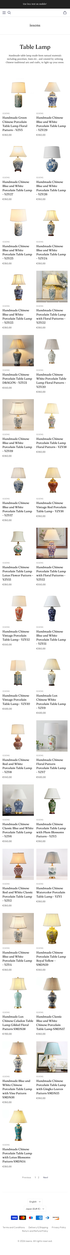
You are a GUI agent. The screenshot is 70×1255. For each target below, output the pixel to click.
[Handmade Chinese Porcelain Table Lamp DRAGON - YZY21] (18, 350)
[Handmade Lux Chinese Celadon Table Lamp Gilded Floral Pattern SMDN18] (18, 992)
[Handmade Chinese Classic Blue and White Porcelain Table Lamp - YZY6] (18, 800)
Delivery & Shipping (38, 1227)
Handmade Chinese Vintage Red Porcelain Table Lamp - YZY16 (51, 507)
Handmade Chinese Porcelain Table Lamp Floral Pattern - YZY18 (51, 443)
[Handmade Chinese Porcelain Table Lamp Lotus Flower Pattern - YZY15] (18, 543)
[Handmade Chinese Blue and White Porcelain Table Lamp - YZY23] (18, 286)
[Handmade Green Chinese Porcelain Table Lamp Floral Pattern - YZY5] (18, 94)
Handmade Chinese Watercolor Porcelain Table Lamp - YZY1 (50, 892)
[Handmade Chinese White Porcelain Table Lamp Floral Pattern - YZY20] (52, 350)
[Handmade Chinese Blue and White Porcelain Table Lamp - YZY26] (52, 158)
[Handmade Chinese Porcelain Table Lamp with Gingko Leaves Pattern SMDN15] (52, 1057)
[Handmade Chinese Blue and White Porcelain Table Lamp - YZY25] (18, 222)
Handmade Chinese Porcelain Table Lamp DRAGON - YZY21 (17, 378)
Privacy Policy (59, 1227)
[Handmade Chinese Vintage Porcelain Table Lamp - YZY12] (18, 607)
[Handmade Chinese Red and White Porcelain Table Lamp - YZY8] (18, 736)
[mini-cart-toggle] (65, 12)
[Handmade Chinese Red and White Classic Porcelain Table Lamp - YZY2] (18, 864)
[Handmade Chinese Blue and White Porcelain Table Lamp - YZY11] (52, 607)
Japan (33, 1208)
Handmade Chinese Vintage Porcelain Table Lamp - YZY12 (16, 635)
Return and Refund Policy (35, 1230)
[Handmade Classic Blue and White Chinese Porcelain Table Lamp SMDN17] (52, 992)
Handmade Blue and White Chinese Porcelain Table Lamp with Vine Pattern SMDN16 (17, 1089)
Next (45, 1177)
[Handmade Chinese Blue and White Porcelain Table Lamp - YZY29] (52, 94)
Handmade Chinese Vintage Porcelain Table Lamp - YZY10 (16, 700)
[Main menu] (4, 12)
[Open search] (9, 12)
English (33, 1201)
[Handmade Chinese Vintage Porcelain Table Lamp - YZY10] (18, 671)
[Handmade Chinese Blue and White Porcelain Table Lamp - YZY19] (18, 415)
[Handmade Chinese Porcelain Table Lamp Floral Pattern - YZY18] (52, 415)
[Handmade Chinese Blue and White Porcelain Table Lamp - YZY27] (18, 158)
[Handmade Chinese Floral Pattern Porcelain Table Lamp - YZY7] (52, 736)
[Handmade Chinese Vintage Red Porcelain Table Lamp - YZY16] (52, 479)
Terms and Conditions (14, 1227)
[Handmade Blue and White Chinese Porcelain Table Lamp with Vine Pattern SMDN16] (18, 1057)
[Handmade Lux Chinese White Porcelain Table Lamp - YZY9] (52, 671)
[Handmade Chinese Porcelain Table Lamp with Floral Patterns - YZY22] (52, 286)
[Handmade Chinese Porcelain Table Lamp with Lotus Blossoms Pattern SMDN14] (18, 1125)
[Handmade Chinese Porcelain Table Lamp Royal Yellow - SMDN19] (52, 928)
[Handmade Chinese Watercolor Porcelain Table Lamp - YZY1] (52, 864)
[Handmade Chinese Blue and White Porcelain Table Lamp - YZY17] (18, 479)
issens (35, 25)
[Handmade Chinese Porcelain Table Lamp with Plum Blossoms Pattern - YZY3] (52, 800)
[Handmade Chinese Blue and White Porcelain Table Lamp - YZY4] (18, 928)
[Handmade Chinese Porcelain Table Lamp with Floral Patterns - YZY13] (52, 543)
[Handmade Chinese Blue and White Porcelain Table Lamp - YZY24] (52, 222)
